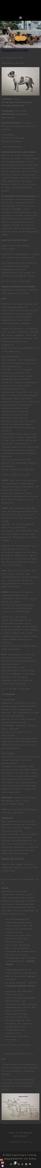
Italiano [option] (22, 1163)
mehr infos (20, 38)
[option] (6, 1163)
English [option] (8, 1163)
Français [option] (9, 1166)
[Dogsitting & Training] (20, 8)
